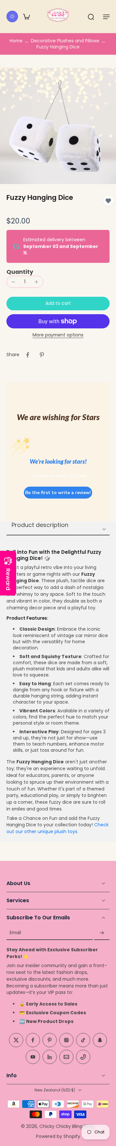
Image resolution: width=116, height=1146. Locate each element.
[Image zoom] (58, 126)
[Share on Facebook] (28, 355)
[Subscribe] (102, 933)
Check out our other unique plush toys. (57, 828)
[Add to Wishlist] (108, 201)
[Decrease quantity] (13, 281)
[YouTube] (33, 1057)
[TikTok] (83, 1040)
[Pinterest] (50, 1040)
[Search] (91, 16)
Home (16, 40)
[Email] (66, 1057)
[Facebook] (33, 1040)
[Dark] (12, 16)
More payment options (58, 335)
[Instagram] (66, 1040)
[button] (106, 16)
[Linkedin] (50, 1057)
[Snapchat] (100, 1040)
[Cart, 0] (26, 16)
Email (15, 933)
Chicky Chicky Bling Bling (66, 1126)
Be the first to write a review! (58, 493)
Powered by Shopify (58, 1136)
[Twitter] (16, 1040)
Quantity (19, 272)
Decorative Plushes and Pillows (65, 40)
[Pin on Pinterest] (42, 355)
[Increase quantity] (36, 282)
